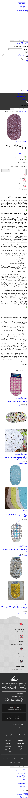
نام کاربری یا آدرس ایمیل (21, 46)
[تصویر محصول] (16, 451)
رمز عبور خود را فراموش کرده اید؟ (19, 54)
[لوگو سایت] (19, 39)
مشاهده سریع (23, 396)
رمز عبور (25, 49)
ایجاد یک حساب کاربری (20, 43)
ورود (26, 52)
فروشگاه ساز (16, 762)
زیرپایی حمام (21, 111)
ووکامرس (10, 762)
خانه (26, 111)
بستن (26, 791)
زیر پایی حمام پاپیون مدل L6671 (17, 401)
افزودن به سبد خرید (6, 170)
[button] (22, 405)
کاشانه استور (21, 359)
